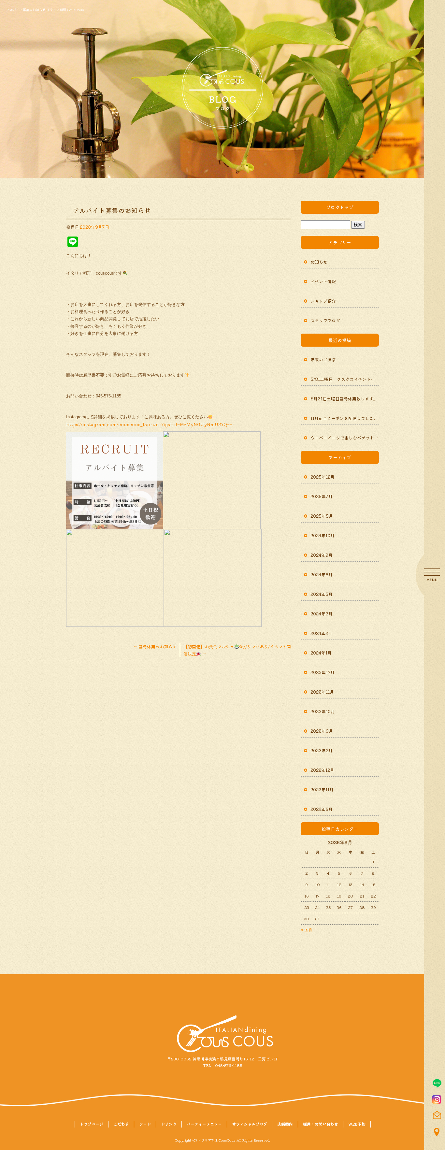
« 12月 (306, 929)
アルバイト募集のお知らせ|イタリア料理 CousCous (45, 9)
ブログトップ (339, 207)
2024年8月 (321, 574)
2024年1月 (321, 653)
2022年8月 (321, 809)
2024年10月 (322, 535)
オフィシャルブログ (249, 1124)
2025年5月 (321, 516)
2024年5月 (321, 594)
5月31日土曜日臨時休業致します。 (344, 398)
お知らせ (318, 262)
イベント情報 (323, 281)
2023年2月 (321, 750)
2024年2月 (321, 633)
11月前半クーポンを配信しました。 (344, 418)
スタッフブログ (325, 320)
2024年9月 (321, 555)
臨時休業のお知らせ (157, 646)
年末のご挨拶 (323, 359)
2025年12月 (322, 477)
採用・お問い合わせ (320, 1124)
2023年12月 (322, 672)
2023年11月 (322, 692)
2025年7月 (321, 496)
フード (145, 1124)
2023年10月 (322, 711)
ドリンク (169, 1124)
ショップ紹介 (323, 301)
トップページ (91, 1124)
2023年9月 (321, 731)
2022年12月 (322, 770)
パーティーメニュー (204, 1124)
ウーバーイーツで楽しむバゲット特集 (344, 438)
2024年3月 (321, 614)
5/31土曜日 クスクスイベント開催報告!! (344, 379)
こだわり (121, 1124)
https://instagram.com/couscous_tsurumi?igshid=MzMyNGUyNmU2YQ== (149, 424)
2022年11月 (322, 789)
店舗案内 (285, 1124)
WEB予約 (357, 1124)
